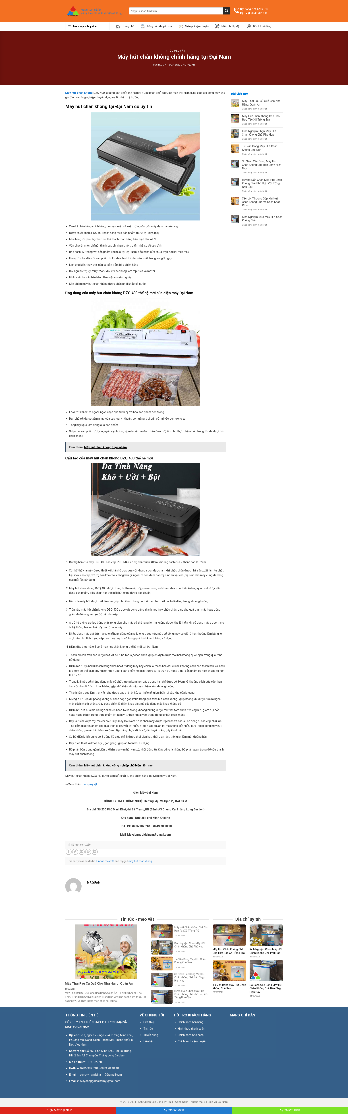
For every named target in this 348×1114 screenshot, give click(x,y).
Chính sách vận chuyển (192, 1041)
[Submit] (226, 10)
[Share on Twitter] (75, 852)
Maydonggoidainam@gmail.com (100, 1081)
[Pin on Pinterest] (88, 852)
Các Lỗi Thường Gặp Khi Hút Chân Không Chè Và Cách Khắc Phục (261, 202)
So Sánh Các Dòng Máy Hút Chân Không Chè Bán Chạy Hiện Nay (261, 165)
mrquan (190, 64)
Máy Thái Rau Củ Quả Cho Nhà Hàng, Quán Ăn (261, 102)
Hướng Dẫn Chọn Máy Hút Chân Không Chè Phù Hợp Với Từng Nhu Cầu (262, 183)
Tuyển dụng (150, 1035)
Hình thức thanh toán (191, 1028)
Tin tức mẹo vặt (174, 50)
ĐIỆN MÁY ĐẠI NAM (59, 1110)
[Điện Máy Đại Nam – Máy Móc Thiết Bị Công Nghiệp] (94, 11)
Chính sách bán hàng (190, 1022)
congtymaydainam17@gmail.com (101, 1074)
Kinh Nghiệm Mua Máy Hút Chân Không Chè (262, 218)
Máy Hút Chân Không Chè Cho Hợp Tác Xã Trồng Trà (261, 117)
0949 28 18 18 (259, 13)
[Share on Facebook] (69, 852)
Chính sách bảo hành (191, 1035)
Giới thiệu (149, 1022)
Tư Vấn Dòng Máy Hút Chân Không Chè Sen (259, 147)
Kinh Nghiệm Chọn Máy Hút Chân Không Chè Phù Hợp (259, 132)
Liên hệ (147, 1041)
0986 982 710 (260, 9)
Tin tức (148, 1028)
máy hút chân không (140, 861)
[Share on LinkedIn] (95, 852)
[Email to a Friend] (82, 852)
